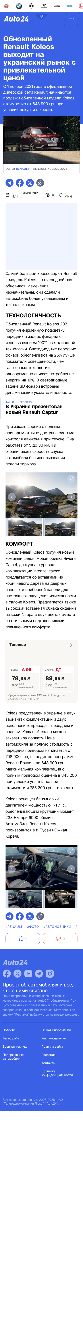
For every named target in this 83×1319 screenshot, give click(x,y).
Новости (9, 1030)
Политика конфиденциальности (57, 1073)
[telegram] (10, 183)
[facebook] (20, 183)
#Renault (14, 927)
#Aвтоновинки (57, 927)
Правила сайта (52, 1047)
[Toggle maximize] (71, 479)
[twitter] (30, 183)
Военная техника (15, 1047)
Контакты (48, 1063)
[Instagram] (50, 974)
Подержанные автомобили (13, 1057)
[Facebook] (7, 974)
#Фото (33, 927)
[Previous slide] (12, 497)
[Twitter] (17, 974)
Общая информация (56, 1030)
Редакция (49, 1055)
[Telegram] (39, 974)
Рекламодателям (54, 1038)
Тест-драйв (11, 1038)
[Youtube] (28, 974)
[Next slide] (71, 497)
